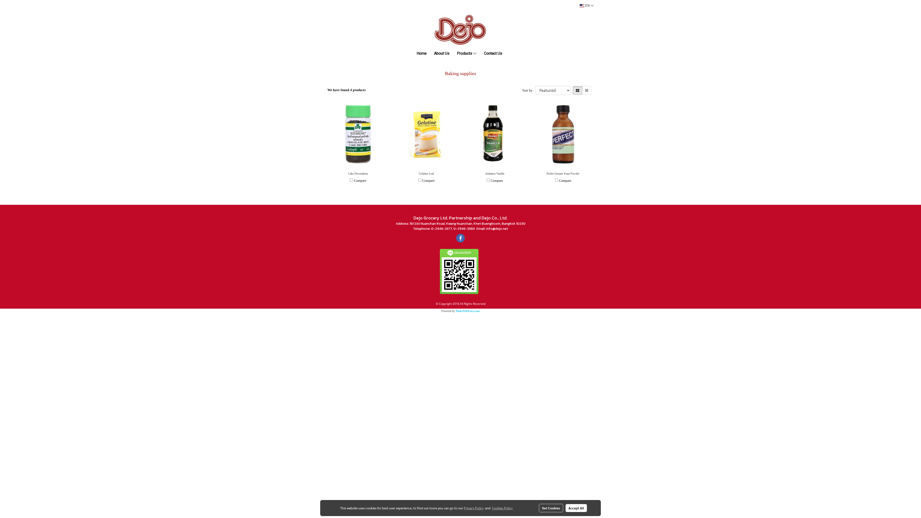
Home (422, 53)
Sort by (528, 90)
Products (465, 53)
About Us (441, 53)
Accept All (576, 508)
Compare (360, 180)
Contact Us (493, 53)
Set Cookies (551, 508)
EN (587, 5)
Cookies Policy (502, 508)
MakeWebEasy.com (468, 311)
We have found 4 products (346, 90)
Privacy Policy (474, 508)
